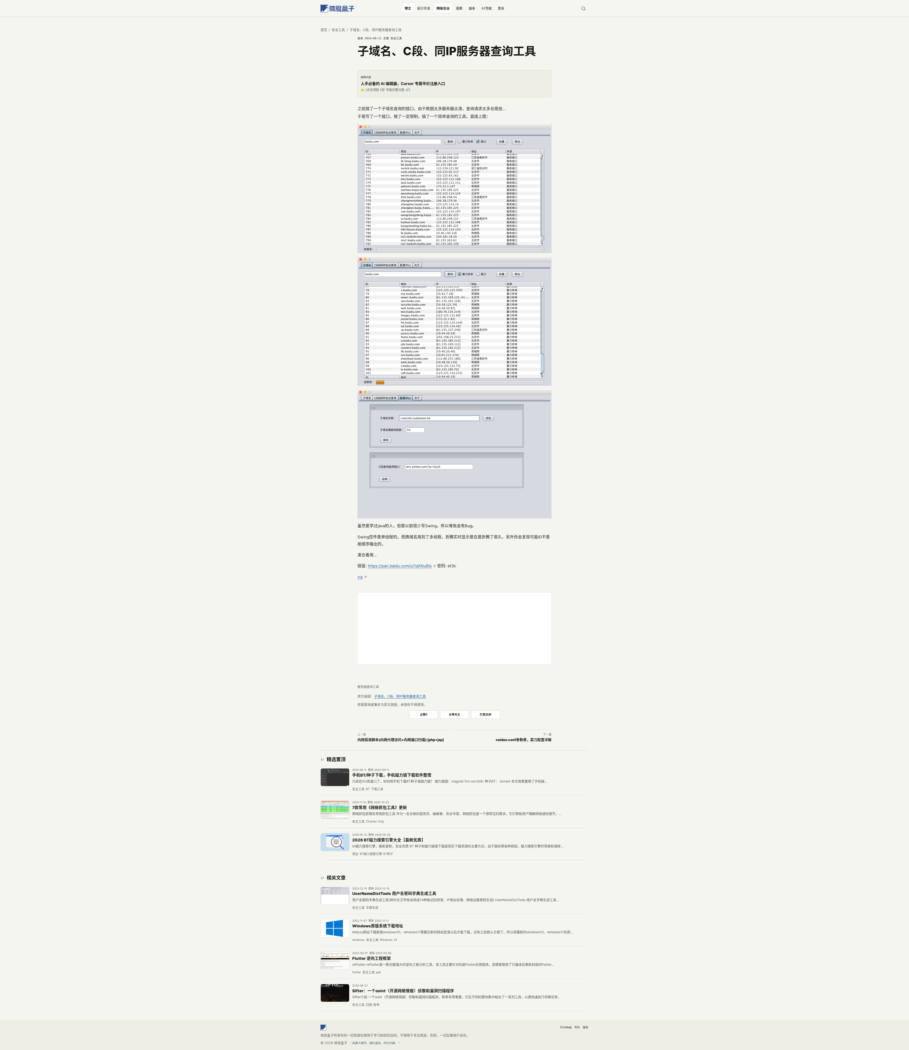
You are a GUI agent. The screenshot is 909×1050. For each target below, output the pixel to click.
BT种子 (388, 854)
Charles (371, 821)
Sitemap (566, 1027)
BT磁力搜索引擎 (371, 854)
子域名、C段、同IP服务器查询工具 (400, 696)
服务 (472, 8)
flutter (356, 972)
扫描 (369, 1004)
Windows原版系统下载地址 (377, 926)
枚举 (376, 1004)
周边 (355, 854)
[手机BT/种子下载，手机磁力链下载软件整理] (335, 777)
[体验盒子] (337, 8)
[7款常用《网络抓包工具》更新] (335, 810)
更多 (501, 8)
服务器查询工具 (368, 686)
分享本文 (454, 714)
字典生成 (372, 907)
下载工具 (377, 789)
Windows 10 (388, 940)
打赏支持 (485, 714)
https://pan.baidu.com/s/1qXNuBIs (400, 565)
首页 (324, 30)
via (360, 577)
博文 (408, 8)
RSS (577, 1027)
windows (358, 940)
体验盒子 (340, 1043)
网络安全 (443, 8)
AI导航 (486, 8)
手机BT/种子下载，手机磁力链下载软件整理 (391, 775)
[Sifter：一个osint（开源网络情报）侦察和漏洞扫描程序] (335, 993)
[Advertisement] (454, 628)
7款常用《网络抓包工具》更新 (379, 807)
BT (368, 789)
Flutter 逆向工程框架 (371, 958)
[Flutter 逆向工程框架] (335, 961)
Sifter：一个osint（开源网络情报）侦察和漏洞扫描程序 (403, 990)
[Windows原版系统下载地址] (335, 928)
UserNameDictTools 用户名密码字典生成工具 (394, 893)
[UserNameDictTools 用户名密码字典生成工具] (335, 896)
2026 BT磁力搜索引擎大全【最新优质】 (388, 840)
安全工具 (338, 30)
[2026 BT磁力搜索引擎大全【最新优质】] (335, 842)
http (381, 821)
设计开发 (423, 8)
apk (378, 972)
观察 (459, 8)
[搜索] (583, 8)
